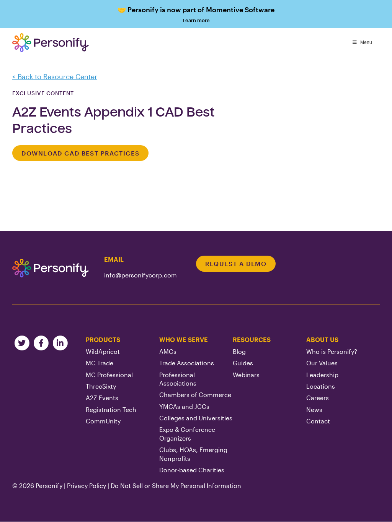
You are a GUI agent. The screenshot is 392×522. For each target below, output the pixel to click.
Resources (252, 339)
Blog (239, 351)
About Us (322, 339)
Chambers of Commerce (195, 394)
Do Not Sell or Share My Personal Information (176, 485)
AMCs (167, 351)
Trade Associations (186, 362)
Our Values (322, 362)
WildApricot (103, 351)
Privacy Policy (86, 485)
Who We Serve (183, 339)
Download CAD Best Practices (80, 153)
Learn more (196, 14)
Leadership (322, 374)
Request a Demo (235, 263)
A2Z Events (102, 397)
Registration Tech (111, 409)
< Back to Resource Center (54, 76)
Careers (317, 397)
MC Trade (99, 362)
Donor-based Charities (191, 469)
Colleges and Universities (195, 417)
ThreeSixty (101, 386)
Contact (318, 421)
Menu (366, 42)
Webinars (246, 374)
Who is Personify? (331, 351)
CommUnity (103, 421)
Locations (320, 386)
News (314, 409)
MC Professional (109, 374)
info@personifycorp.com (140, 275)
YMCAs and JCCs (184, 406)
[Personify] (50, 268)
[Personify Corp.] (50, 42)
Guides (243, 362)
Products (103, 339)
